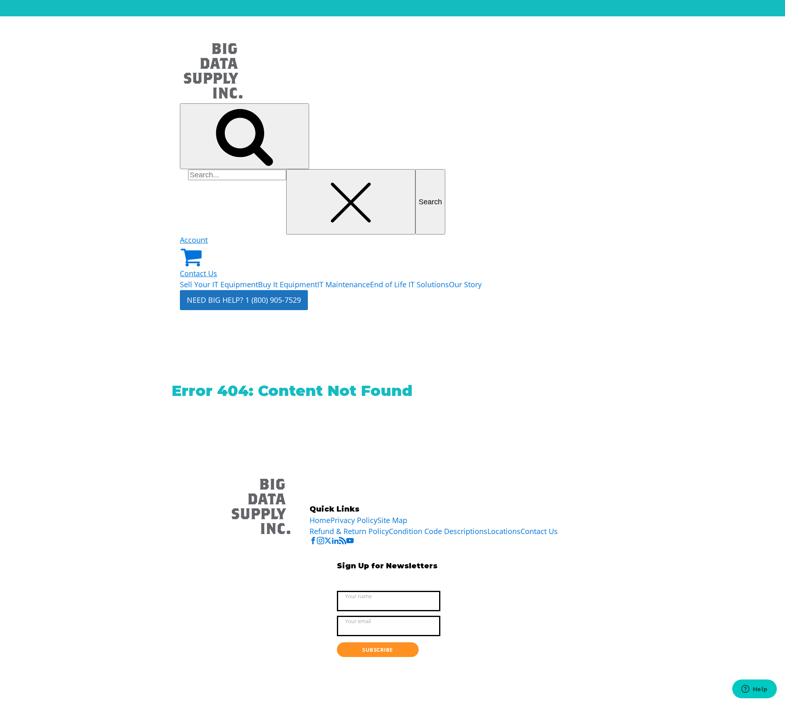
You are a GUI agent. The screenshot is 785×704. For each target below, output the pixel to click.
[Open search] (244, 136)
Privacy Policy (353, 520)
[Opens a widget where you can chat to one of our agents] (754, 689)
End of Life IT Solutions (409, 284)
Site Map (392, 520)
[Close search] (350, 202)
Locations (503, 531)
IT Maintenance (343, 284)
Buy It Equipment (287, 284)
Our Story (465, 284)
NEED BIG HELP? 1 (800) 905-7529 (244, 300)
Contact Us (198, 273)
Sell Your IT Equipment (219, 284)
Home (320, 520)
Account (194, 240)
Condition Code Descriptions (438, 531)
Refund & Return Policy (349, 531)
